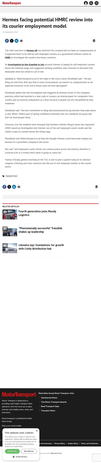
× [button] (37, 431)
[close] (95, 36)
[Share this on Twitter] (12, 41)
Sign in (64, 36)
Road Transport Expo (50, 406)
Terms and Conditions (89, 443)
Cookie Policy (73, 443)
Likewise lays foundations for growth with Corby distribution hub (41, 246)
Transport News (48, 410)
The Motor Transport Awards (54, 402)
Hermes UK (32, 50)
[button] (21, 456)
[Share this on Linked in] (16, 41)
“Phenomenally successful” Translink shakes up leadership (40, 229)
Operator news (11, 176)
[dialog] (20, 444)
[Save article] (94, 41)
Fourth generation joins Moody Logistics (37, 213)
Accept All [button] (12, 451)
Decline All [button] (29, 451)
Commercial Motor (49, 397)
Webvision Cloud (56, 453)
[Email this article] (21, 41)
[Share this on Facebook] (7, 41)
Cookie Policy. (18, 446)
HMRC (8, 57)
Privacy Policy (59, 443)
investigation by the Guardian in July (26, 64)
